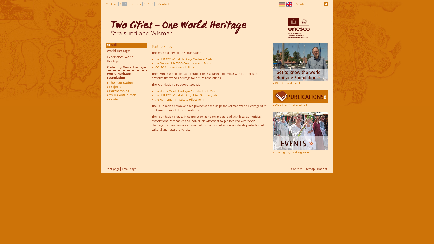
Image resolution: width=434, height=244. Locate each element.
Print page (113, 169)
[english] (289, 4)
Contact (163, 4)
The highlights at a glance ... (293, 152)
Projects (115, 87)
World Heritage (118, 51)
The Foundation (121, 83)
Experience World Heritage (120, 59)
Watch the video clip (288, 83)
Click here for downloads (291, 105)
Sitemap (309, 169)
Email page (129, 169)
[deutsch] (282, 4)
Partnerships (119, 91)
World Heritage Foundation (119, 75)
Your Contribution (122, 95)
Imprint (322, 169)
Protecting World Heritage (126, 67)
